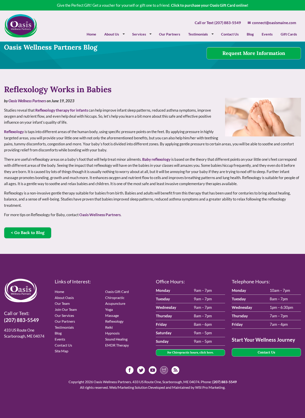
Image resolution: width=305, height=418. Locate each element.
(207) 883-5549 (21, 320)
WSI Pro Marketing (210, 387)
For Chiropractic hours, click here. (190, 352)
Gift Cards (289, 34)
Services (139, 34)
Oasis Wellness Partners (27, 100)
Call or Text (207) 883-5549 (218, 22)
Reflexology (14, 131)
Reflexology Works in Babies (57, 89)
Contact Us (230, 34)
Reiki (109, 327)
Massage (112, 315)
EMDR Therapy (117, 345)
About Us (111, 34)
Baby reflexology (156, 159)
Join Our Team (66, 309)
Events (267, 34)
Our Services (64, 315)
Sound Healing (116, 339)
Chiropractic (114, 297)
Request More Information (253, 53)
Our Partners (169, 34)
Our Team (62, 303)
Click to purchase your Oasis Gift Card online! (209, 5)
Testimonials (198, 34)
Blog (250, 34)
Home (91, 34)
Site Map (61, 351)
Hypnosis (112, 333)
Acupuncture (115, 303)
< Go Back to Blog (27, 232)
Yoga (109, 309)
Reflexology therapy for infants (61, 110)
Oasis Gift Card (117, 291)
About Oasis (64, 297)
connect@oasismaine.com (272, 22)
